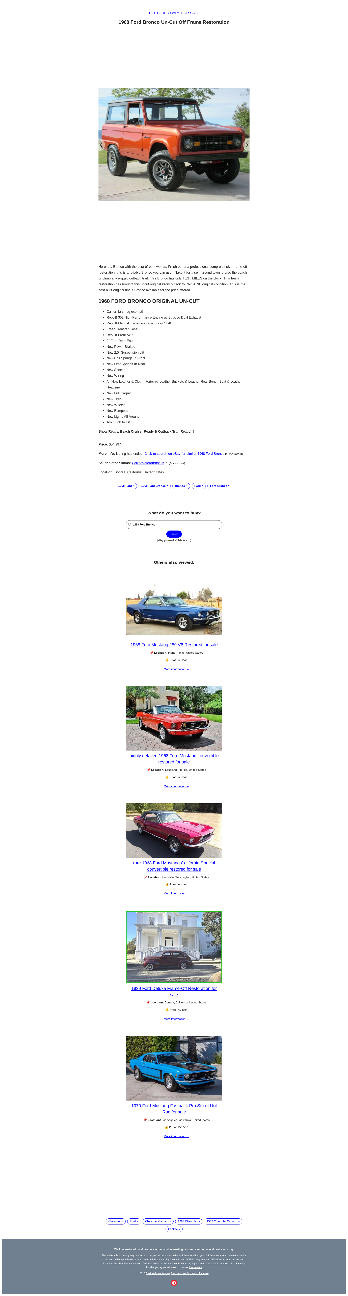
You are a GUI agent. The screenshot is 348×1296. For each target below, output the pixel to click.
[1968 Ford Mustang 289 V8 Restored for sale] (174, 638)
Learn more (195, 1267)
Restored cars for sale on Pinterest (190, 1273)
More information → (176, 669)
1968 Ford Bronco (153, 485)
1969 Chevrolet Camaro (222, 1221)
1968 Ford (125, 485)
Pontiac (173, 1229)
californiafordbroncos (148, 463)
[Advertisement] (174, 57)
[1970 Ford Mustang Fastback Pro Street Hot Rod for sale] (174, 1099)
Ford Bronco (218, 485)
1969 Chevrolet (187, 1221)
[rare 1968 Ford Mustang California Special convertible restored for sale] (174, 856)
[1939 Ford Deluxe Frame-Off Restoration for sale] (174, 982)
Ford (197, 485)
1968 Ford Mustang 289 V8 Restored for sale (174, 644)
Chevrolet (114, 1221)
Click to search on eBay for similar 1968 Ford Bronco (184, 454)
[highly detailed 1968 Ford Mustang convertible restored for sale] (174, 749)
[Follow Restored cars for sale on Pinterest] (174, 1285)
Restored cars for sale (174, 13)
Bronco (180, 485)
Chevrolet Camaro (157, 1221)
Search (174, 534)
